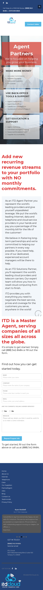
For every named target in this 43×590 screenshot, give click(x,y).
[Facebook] (3, 3)
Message (6, 416)
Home (4, 471)
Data (3, 482)
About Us (5, 474)
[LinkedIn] (7, 3)
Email (5, 399)
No (13, 411)
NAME (5, 375)
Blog (3, 494)
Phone (5, 391)
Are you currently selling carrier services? (18, 406)
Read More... (7, 530)
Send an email (12, 546)
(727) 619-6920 (14, 11)
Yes (5, 411)
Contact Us (6, 496)
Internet (5, 477)
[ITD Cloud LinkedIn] (16, 568)
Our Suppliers (7, 485)
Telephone (6, 479)
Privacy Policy (7, 502)
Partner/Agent (7, 488)
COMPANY (6, 383)
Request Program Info (12, 438)
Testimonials (6, 499)
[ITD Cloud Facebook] (12, 568)
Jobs (3, 491)
